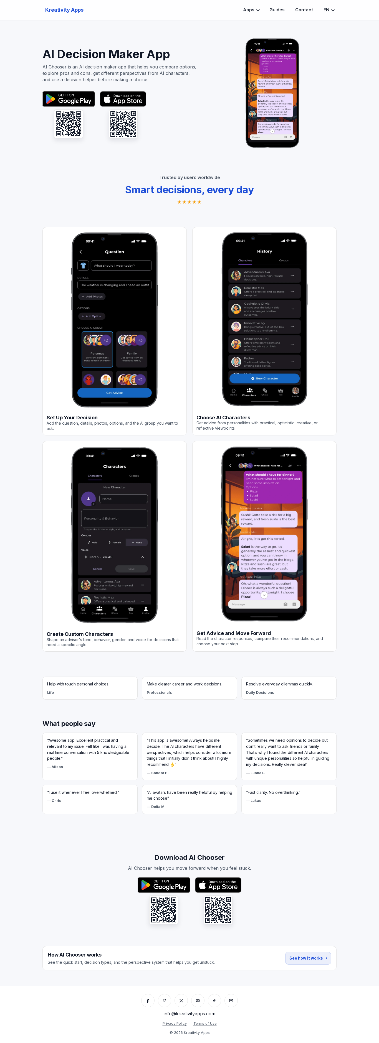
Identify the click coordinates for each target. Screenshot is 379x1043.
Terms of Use (205, 1023)
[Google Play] (68, 99)
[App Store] (123, 99)
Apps (248, 9)
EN (326, 9)
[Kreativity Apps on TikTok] (214, 1000)
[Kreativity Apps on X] (181, 1000)
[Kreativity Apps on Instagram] (164, 1000)
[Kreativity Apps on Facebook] (148, 1000)
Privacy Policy (175, 1023)
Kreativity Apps (64, 10)
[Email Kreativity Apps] (231, 1000)
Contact (304, 9)
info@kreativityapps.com (189, 1013)
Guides (277, 9)
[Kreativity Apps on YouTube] (197, 1000)
